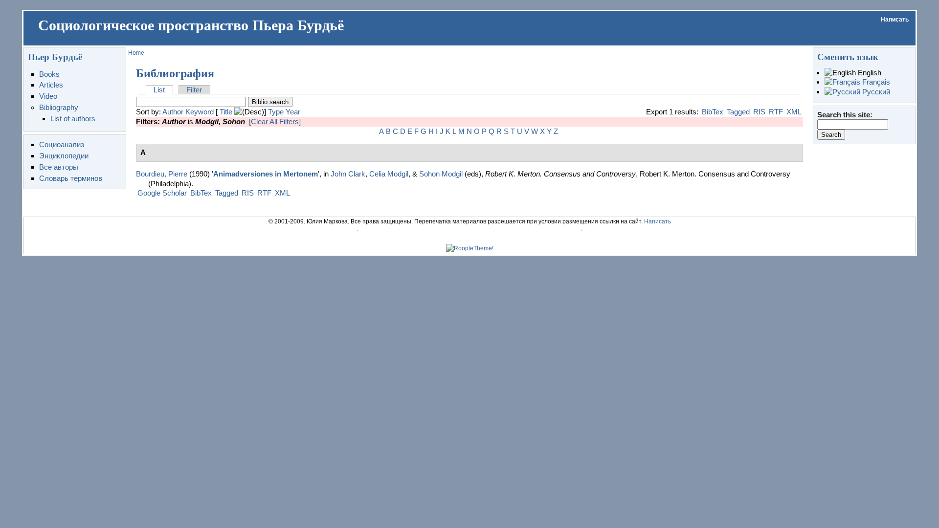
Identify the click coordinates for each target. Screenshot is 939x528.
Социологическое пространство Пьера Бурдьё (191, 25)
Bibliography (58, 107)
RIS (759, 112)
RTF (776, 112)
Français (875, 82)
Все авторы (58, 167)
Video (48, 96)
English (868, 72)
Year (293, 112)
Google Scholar (162, 193)
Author (172, 112)
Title (226, 112)
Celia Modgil (388, 174)
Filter (194, 90)
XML (794, 112)
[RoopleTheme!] (469, 248)
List (159, 90)
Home (136, 52)
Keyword (199, 112)
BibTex (712, 112)
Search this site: (844, 114)
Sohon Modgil (441, 174)
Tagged (738, 112)
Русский (875, 92)
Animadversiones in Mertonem (265, 174)
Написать (895, 19)
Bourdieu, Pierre (161, 174)
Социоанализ (61, 144)
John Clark (348, 174)
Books (49, 74)
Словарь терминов (70, 178)
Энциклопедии (64, 156)
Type (276, 112)
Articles (51, 85)
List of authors (72, 118)
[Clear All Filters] (275, 121)
